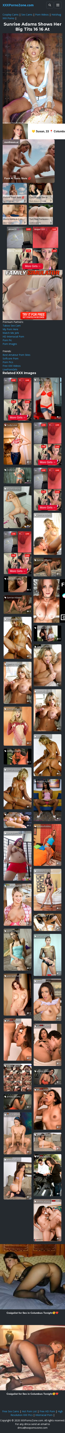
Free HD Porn (47, 1411)
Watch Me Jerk (11, 333)
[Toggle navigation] (58, 5)
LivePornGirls (10, 369)
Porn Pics (8, 362)
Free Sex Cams (10, 1411)
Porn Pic (7, 340)
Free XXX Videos (12, 365)
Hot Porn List (29, 1411)
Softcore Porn (10, 358)
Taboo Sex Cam (12, 325)
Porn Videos (42, 14)
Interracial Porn (44, 1415)
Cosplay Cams (11, 14)
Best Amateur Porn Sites (16, 354)
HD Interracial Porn (13, 336)
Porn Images (10, 343)
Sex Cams (26, 14)
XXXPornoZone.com (18, 5)
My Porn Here (10, 329)
